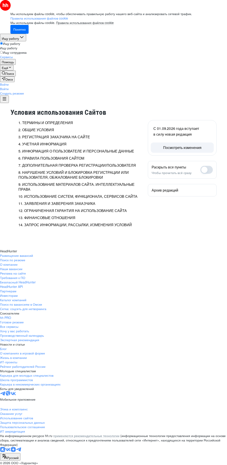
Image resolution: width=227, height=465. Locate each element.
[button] (4, 84)
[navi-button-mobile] (4, 99)
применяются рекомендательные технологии (86, 435)
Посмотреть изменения (182, 147)
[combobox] (10, 457)
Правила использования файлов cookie (85, 22)
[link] (8, 73)
